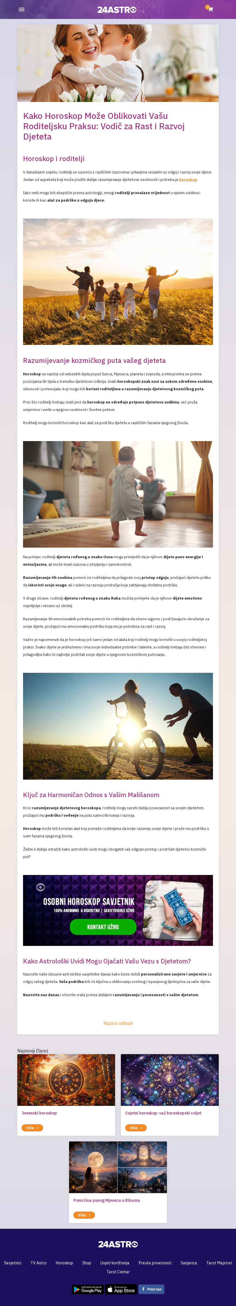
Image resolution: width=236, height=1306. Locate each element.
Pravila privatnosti (155, 1263)
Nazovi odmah (118, 1023)
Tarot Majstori (219, 1263)
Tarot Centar (118, 1271)
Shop (86, 1263)
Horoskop (64, 1263)
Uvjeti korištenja (115, 1263)
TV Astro (39, 1263)
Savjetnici (12, 1263)
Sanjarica (189, 1263)
